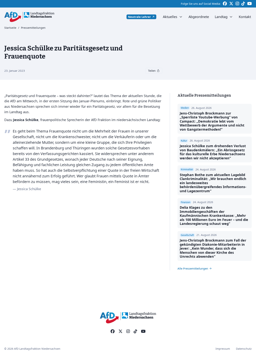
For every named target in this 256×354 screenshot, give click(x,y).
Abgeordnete (199, 16)
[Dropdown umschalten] (180, 16)
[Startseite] (29, 17)
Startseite (10, 27)
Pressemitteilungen (33, 27)
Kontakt (245, 16)
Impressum (223, 348)
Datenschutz (244, 348)
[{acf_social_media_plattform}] (113, 331)
